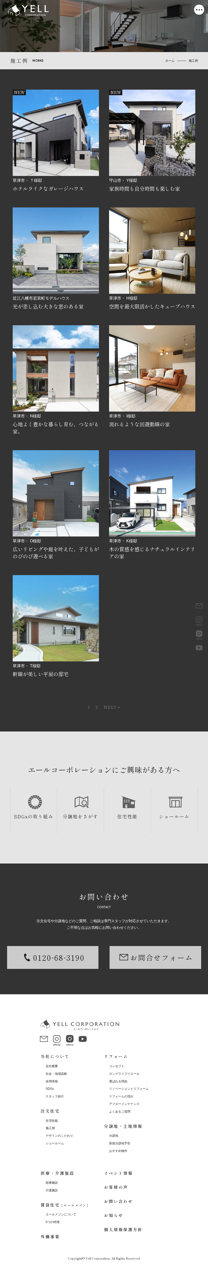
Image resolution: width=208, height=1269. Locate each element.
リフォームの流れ (121, 1096)
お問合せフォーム (161, 957)
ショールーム (174, 816)
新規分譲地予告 (119, 1143)
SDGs (50, 1089)
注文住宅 (50, 1111)
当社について (55, 1056)
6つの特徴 (53, 1222)
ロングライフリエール (124, 1074)
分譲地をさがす (80, 816)
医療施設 (52, 1182)
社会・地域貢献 (56, 1074)
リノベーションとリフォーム (129, 1089)
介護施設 (52, 1190)
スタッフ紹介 (55, 1096)
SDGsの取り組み (33, 816)
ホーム (170, 60)
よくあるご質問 (119, 1111)
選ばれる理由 (118, 1081)
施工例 (50, 1128)
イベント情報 (118, 1173)
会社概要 (52, 1066)
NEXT (110, 707)
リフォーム (116, 1056)
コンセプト (116, 1066)
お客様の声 (116, 1187)
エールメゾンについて (61, 1214)
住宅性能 (127, 816)
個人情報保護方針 (123, 1229)
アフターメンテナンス (124, 1104)
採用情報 (52, 1081)
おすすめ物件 (118, 1151)
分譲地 (113, 1135)
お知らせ (113, 1215)
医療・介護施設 (57, 1173)
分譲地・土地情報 (123, 1126)
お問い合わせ (118, 1201)
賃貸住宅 (65, 1205)
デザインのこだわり (59, 1135)
